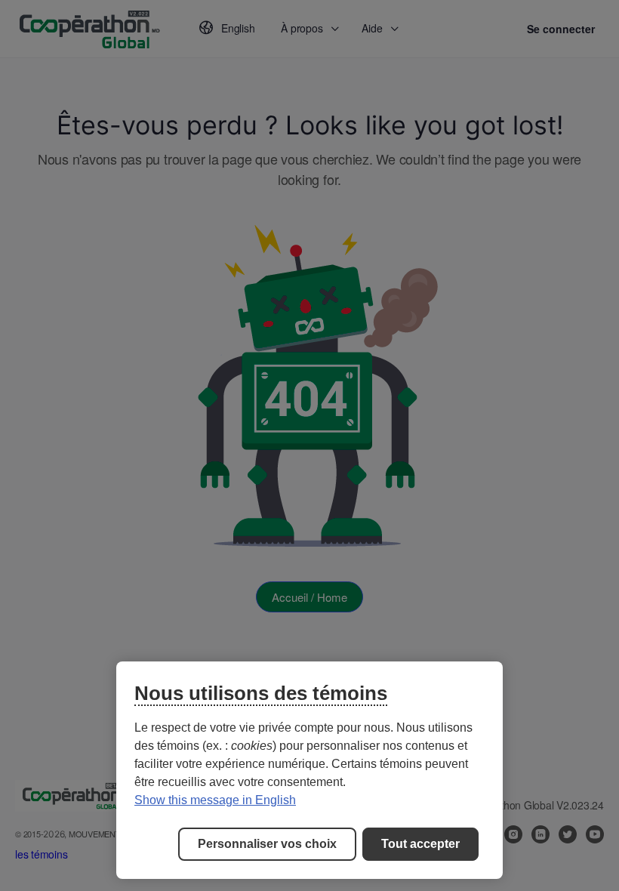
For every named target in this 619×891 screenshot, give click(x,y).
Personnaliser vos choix (267, 843)
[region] (309, 770)
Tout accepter (420, 843)
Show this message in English (215, 800)
